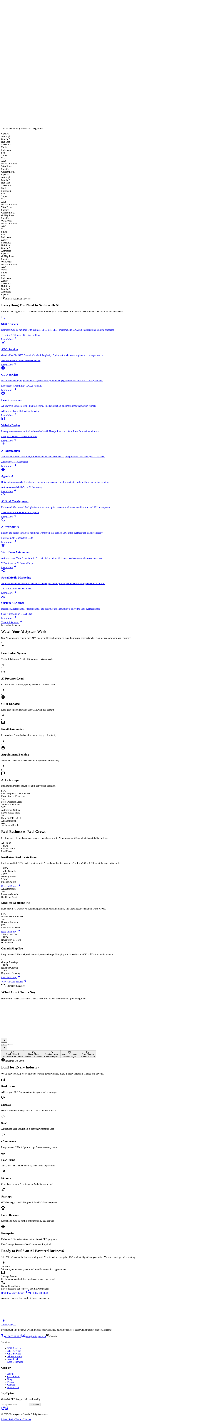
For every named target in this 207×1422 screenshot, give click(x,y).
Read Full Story (9, 886)
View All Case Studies (12, 981)
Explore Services (34, 60)
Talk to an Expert (36, 1320)
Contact (34, 2)
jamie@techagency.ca (35, 1336)
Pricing (27, 2)
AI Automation (14, 1356)
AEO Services (14, 1351)
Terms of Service (23, 1419)
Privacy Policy (8, 1419)
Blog (22, 2)
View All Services (10, 622)
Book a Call (13, 1387)
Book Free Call (28, 6)
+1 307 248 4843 (13, 6)
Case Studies (13, 2)
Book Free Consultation (12, 1293)
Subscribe (34, 1405)
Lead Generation (15, 1362)
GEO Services (14, 1353)
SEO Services (14, 1348)
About (4, 2)
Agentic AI (12, 1359)
